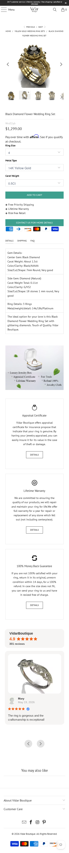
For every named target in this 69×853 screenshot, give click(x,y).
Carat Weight (12, 176)
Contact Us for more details (34, 222)
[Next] (61, 64)
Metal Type (11, 160)
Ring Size (10, 145)
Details (34, 454)
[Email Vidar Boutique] (24, 822)
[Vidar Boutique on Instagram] (38, 822)
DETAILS (9, 240)
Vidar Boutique (27, 834)
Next (41, 27)
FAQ (32, 240)
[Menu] (2, 9)
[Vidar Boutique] (34, 9)
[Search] (54, 9)
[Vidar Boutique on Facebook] (31, 822)
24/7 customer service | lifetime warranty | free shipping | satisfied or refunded (34, 3)
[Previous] (8, 64)
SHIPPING (22, 240)
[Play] (34, 64)
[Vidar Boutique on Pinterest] (44, 822)
